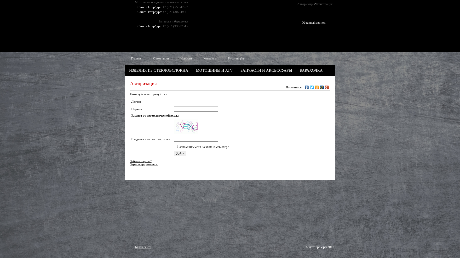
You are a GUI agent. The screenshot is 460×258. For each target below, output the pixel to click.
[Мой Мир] (321, 86)
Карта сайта (143, 247)
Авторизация (306, 4)
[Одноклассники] (316, 86)
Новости (186, 58)
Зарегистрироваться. (144, 164)
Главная (136, 58)
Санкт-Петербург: (150, 7)
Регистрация (324, 4)
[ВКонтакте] (306, 86)
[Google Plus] (326, 86)
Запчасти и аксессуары (266, 70)
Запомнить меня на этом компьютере (204, 147)
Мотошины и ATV (214, 70)
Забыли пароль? (141, 161)
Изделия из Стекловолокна (158, 70)
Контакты (210, 58)
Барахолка (311, 70)
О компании (161, 58)
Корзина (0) (236, 58)
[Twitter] (311, 86)
